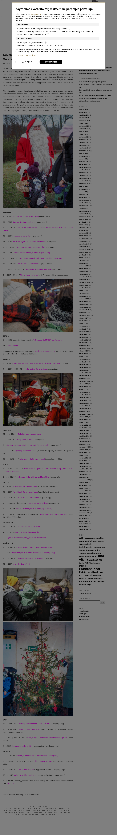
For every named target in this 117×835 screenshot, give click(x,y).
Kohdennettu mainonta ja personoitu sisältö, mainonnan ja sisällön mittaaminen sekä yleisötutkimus (53, 31)
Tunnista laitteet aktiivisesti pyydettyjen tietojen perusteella (37, 45)
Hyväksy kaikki (51, 62)
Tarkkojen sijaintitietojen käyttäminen (29, 42)
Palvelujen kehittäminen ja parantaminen (31, 34)
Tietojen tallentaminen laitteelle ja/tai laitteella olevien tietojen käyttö (41, 29)
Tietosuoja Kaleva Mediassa (26, 55)
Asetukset (27, 62)
